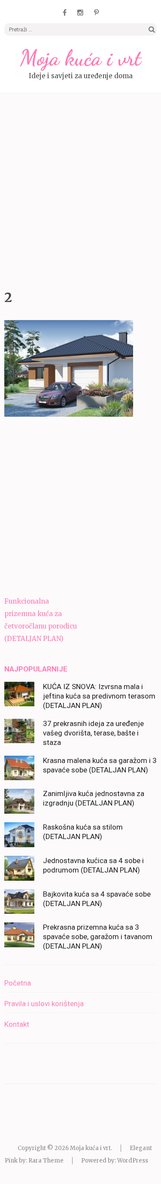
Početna (17, 983)
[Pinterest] (96, 12)
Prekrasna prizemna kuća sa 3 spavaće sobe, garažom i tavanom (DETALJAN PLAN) (97, 936)
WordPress (132, 1160)
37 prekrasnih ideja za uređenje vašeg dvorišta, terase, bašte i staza (93, 733)
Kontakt (16, 1024)
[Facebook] (65, 12)
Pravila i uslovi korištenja (44, 1003)
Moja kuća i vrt (80, 58)
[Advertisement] (80, 189)
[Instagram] (80, 12)
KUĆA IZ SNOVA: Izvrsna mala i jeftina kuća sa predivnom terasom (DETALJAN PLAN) (99, 696)
